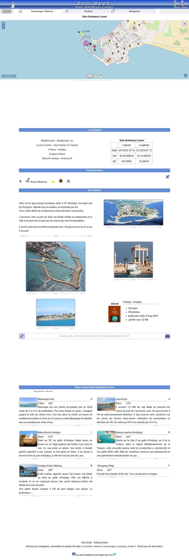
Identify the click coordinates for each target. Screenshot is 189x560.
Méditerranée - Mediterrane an (57, 140)
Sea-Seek (94, 3)
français (184, 3)
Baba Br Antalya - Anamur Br (57, 158)
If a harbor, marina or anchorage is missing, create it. (109, 546)
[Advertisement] (94, 103)
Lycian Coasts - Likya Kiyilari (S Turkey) (57, 145)
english (177, 3)
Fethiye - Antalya (57, 149)
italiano (177, 7)
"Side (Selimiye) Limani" (94, 336)
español (184, 7)
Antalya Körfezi (57, 154)
